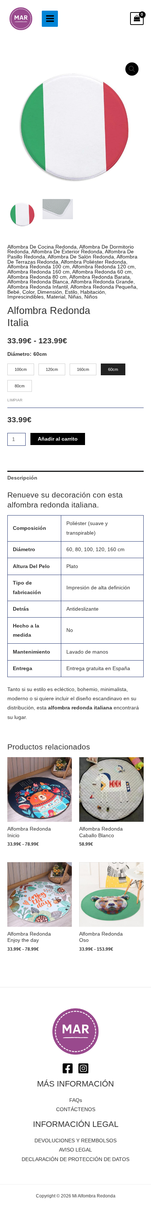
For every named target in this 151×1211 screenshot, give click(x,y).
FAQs (75, 1100)
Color (28, 292)
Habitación (92, 292)
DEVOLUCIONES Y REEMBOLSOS (75, 1140)
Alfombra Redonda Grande (102, 282)
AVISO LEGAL (75, 1150)
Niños (90, 297)
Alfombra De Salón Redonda (81, 257)
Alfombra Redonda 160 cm (38, 272)
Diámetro (18, 354)
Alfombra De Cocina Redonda (42, 247)
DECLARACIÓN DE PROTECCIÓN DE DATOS (75, 1159)
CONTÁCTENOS (75, 1109)
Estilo (71, 292)
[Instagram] (83, 1068)
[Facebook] (67, 1068)
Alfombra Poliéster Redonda (93, 262)
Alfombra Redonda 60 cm (102, 272)
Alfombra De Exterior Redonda (66, 251)
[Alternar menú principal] (50, 19)
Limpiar (14, 400)
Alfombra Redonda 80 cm (37, 277)
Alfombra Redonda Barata (99, 277)
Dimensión (49, 292)
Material (56, 297)
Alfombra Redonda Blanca (37, 282)
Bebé (13, 292)
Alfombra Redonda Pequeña (103, 287)
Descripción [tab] (22, 478)
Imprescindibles (25, 297)
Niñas (74, 297)
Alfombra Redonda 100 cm (38, 267)
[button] (132, 69)
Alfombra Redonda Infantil (37, 287)
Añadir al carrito (58, 439)
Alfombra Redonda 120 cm (103, 267)
